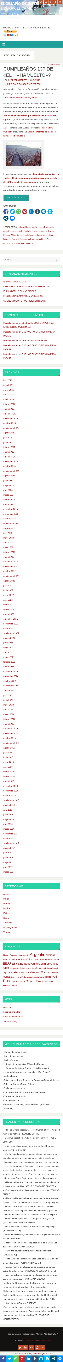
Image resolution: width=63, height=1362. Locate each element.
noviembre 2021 (10, 624)
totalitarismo (19, 243)
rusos (15, 981)
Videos (36, 84)
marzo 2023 (9, 547)
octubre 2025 (9, 423)
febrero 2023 (9, 552)
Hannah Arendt (42, 235)
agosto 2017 (9, 848)
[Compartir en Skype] (50, 211)
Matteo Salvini (25, 239)
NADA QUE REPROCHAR (15, 282)
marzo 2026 (9, 399)
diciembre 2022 (10, 561)
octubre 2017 (9, 838)
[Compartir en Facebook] (5, 211)
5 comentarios (54, 64)
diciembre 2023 (10, 509)
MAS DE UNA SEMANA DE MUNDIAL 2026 (23, 296)
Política (17, 84)
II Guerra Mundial (51, 968)
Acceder (7, 1007)
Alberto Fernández (10, 955)
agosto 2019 (9, 748)
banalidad (14, 231)
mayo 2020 (8, 705)
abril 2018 (8, 824)
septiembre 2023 (11, 523)
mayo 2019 (8, 762)
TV (32, 243)
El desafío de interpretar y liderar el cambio (28, 6)
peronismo (39, 977)
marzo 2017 (9, 872)
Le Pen (12, 239)
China (29, 959)
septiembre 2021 (11, 633)
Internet (52, 235)
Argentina (7, 894)
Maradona (36, 972)
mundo (55, 972)
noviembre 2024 (10, 461)
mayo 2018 (8, 819)
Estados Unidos (30, 963)
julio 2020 (7, 695)
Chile (23, 959)
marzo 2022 (9, 604)
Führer (13, 235)
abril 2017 (8, 867)
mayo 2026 (8, 390)
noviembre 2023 (10, 514)
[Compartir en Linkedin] (31, 211)
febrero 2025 (9, 447)
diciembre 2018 (10, 786)
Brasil (51, 955)
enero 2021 (8, 666)
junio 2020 (8, 700)
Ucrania (40, 981)
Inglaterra (7, 972)
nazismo (35, 239)
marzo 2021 (9, 657)
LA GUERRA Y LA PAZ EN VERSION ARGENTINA (26, 286)
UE (46, 981)
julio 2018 (7, 810)
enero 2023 (8, 557)
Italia (14, 972)
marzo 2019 (9, 771)
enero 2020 (8, 724)
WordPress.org (10, 1021)
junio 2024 (8, 480)
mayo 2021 (8, 647)
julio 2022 (7, 585)
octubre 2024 (9, 466)
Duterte (51, 231)
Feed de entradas (11, 1012)
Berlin (20, 231)
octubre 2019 (9, 738)
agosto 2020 (9, 690)
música (6, 976)
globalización (30, 235)
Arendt (6, 231)
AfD (44, 227)
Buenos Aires (9, 959)
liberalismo (21, 972)
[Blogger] (55, 2)
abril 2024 (8, 490)
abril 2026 (8, 394)
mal (17, 239)
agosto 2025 (9, 433)
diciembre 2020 (10, 671)
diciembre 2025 (10, 414)
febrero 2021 (9, 662)
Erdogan (6, 235)
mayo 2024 (8, 485)
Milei (43, 972)
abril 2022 (8, 600)
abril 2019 (8, 767)
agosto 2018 (9, 805)
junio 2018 (8, 814)
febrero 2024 (9, 499)
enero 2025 (8, 452)
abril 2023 (8, 542)
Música (6, 908)
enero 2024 (8, 504)
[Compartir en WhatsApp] (18, 211)
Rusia (6, 918)
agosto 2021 (9, 638)
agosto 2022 (9, 581)
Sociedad (27, 84)
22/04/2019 (35, 80)
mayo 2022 (8, 595)
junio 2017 (8, 857)
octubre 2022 (9, 571)
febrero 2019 (9, 776)
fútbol (6, 967)
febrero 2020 (9, 719)
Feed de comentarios (13, 1016)
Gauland (20, 235)
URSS (14, 985)
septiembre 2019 (11, 743)
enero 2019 (8, 781)
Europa (44, 963)
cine (35, 231)
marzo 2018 (9, 829)
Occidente (15, 977)
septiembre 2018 (11, 800)
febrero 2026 (9, 404)
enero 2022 (8, 614)
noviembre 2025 (10, 418)
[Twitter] (41, 2)
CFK (18, 959)
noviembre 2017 (10, 834)
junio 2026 (8, 385)
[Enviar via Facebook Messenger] (12, 218)
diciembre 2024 (10, 457)
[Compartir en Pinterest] (24, 211)
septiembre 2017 (11, 843)
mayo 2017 (8, 862)
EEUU (7, 963)
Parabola (31, 1340)
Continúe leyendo (16, 198)
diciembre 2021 (10, 619)
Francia (53, 963)
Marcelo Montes (18, 80)
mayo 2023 (8, 538)
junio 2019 (8, 757)
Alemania (50, 227)
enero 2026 (8, 409)
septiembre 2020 (11, 685)
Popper (49, 239)
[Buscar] (56, 260)
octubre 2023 (9, 518)
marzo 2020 (9, 714)
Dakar (6, 899)
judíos (5, 239)
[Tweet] (12, 211)
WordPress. (44, 1340)
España (15, 963)
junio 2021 (8, 643)
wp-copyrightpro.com (43, 1353)
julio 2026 (7, 380)
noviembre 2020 (10, 676)
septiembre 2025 (11, 428)
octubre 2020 (9, 681)
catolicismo (28, 231)
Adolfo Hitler (37, 227)
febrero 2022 (9, 609)
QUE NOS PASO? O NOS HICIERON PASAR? (24, 301)
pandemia (30, 977)
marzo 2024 (9, 495)
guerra (42, 968)
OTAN (22, 977)
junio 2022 (8, 590)
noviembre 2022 (10, 566)
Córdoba (43, 959)
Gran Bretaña (33, 968)
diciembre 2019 (10, 728)
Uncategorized (10, 927)
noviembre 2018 (10, 791)
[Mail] (60, 2)
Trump (27, 243)
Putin (55, 976)
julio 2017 (7, 852)
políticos (42, 239)
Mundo (8, 84)
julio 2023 (7, 533)
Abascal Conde (25, 227)
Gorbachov (24, 968)
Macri (28, 972)
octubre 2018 (9, 795)
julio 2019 (7, 752)
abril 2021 (8, 652)
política (48, 977)
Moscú (50, 972)
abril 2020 (8, 709)
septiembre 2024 (11, 471)
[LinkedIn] (46, 2)
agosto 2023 (9, 528)
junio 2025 (8, 442)
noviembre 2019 (10, 733)
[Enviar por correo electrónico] (43, 211)
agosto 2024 (9, 475)
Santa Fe (22, 981)
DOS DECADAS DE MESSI (34, 340)
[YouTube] (50, 2)
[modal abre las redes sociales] (5, 218)
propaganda (8, 243)
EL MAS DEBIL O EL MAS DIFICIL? (19, 291)
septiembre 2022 (11, 576)
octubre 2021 (9, 628)
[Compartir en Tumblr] (37, 211)
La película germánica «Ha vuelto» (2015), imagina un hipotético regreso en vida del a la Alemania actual (31, 178)
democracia (42, 231)
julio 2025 (7, 437)
